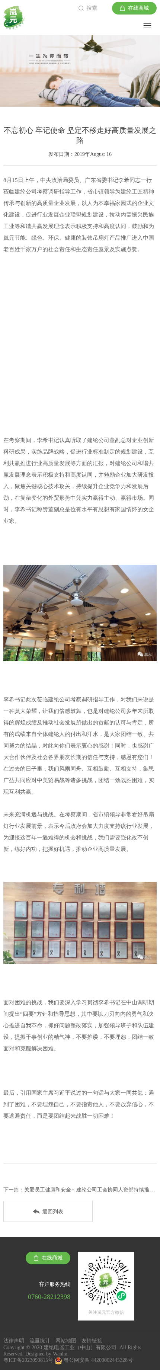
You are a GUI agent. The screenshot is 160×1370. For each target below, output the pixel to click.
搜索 (92, 8)
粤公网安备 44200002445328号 (98, 1360)
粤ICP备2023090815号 (29, 1360)
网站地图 (65, 1341)
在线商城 (138, 8)
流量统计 (39, 1341)
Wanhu (60, 1354)
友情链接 (91, 1341)
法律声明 (13, 1341)
